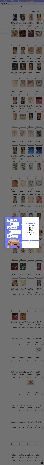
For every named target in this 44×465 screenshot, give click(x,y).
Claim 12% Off (30, 240)
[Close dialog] (38, 218)
